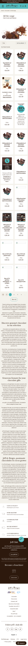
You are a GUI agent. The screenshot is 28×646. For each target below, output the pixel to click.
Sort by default (20, 43)
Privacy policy (8, 641)
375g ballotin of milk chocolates (21, 172)
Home (2, 10)
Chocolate (14, 596)
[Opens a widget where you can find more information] (21, 643)
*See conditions (7, 97)
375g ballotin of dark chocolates (7, 200)
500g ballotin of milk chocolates (7, 117)
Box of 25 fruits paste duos (7, 254)
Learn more (15, 577)
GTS (18, 639)
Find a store (14, 599)
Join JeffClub (14, 554)
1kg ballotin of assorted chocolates (7, 64)
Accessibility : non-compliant (14, 616)
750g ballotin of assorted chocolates (21, 64)
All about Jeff (14, 601)
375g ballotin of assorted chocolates (21, 144)
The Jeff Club (14, 613)
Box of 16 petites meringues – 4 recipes (7, 281)
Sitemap (13, 639)
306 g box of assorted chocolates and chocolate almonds (7, 228)
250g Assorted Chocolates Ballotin (21, 200)
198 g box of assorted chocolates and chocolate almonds (21, 228)
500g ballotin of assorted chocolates (21, 90)
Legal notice (24, 639)
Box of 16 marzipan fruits (21, 280)
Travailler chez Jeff (13, 606)
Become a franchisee (14, 604)
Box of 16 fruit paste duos (21, 254)
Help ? (14, 611)
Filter (3, 43)
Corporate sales (14, 608)
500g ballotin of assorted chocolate (7, 144)
